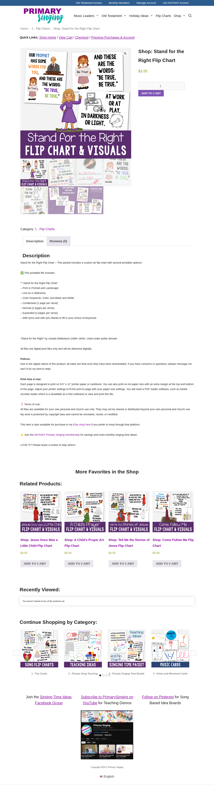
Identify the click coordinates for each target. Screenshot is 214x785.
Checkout (82, 37)
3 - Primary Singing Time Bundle (127, 673)
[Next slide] (194, 653)
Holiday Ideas (138, 16)
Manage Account (146, 2)
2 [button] (103, 675)
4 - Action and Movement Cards (170, 673)
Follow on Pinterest (158, 697)
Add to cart (151, 93)
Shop (177, 16)
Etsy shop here (82, 424)
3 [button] (106, 675)
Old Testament (112, 16)
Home (24, 28)
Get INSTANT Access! (176, 2)
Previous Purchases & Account (113, 37)
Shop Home (47, 37)
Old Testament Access (89, 2)
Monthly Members (119, 2)
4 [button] (109, 675)
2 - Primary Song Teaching (83, 673)
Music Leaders (84, 16)
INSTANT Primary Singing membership (57, 434)
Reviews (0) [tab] (58, 241)
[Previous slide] (16, 653)
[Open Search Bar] (190, 16)
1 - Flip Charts (41, 28)
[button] (125, 53)
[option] (39, 653)
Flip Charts (163, 16)
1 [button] (100, 675)
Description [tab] (35, 241)
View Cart (65, 37)
